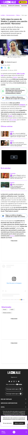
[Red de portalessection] (25, 399)
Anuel (4, 309)
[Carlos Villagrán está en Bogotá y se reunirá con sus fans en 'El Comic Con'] (5, 175)
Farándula (12, 173)
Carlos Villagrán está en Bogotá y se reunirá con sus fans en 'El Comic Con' (18, 177)
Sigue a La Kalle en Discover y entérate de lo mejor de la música (15, 97)
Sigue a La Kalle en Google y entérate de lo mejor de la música (15, 215)
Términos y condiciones (12, 412)
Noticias (12, 182)
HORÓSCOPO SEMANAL (14, 5)
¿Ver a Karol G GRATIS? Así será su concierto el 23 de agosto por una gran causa (18, 135)
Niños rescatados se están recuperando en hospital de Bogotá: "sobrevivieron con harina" (17, 186)
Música (18, 15)
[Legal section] (25, 407)
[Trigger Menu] (2, 2)
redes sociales (13, 119)
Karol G (12, 235)
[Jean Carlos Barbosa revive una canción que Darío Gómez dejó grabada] (5, 143)
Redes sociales (7, 312)
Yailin (11, 309)
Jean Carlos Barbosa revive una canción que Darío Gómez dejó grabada (18, 144)
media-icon (14, 432)
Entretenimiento (10, 15)
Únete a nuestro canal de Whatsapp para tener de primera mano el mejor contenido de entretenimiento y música (15, 91)
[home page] (14, 373)
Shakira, (15, 77)
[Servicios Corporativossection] (25, 403)
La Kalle (3, 15)
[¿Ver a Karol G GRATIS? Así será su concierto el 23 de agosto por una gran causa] (5, 134)
